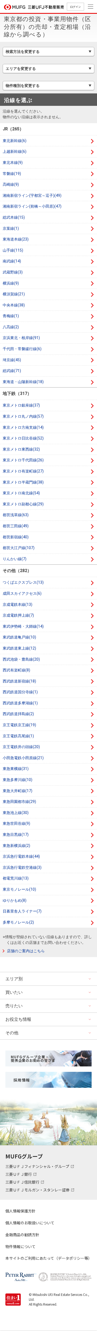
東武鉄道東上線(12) (19, 648)
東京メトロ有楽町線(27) (23, 471)
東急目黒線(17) (16, 834)
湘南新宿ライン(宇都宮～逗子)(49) (32, 195)
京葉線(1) (11, 228)
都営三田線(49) (16, 526)
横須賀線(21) (14, 294)
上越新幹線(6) (14, 151)
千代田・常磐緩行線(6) (22, 349)
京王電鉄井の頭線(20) (21, 747)
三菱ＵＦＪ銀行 (19, 1174)
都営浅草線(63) (16, 515)
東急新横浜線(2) (16, 845)
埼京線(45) (12, 360)
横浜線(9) (11, 283)
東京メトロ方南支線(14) (23, 427)
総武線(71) (12, 371)
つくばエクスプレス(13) (23, 582)
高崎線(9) (11, 184)
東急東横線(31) (16, 768)
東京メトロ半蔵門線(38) (23, 482)
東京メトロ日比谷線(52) (23, 438)
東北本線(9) (13, 162)
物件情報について (20, 1246)
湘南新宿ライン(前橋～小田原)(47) (32, 206)
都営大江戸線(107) (18, 548)
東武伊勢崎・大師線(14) (23, 626)
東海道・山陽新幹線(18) (23, 382)
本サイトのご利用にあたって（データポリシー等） (48, 1258)
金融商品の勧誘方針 (22, 1234)
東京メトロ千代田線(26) (23, 460)
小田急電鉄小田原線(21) (23, 758)
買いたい (14, 992)
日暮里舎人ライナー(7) (22, 911)
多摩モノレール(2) (18, 922)
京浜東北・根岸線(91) (21, 338)
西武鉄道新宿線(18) (19, 681)
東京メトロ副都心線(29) (23, 504)
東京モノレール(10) (19, 889)
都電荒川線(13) (16, 878)
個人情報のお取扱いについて (29, 1222)
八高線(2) (11, 327)
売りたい (14, 1006)
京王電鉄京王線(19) (19, 725)
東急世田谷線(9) (16, 823)
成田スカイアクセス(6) (22, 593)
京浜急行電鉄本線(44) (21, 856)
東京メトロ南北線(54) (21, 493)
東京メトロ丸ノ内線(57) (23, 416)
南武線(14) (12, 261)
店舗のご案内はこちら (26, 951)
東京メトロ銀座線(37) (21, 405)
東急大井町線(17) (17, 791)
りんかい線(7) (14, 559)
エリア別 (14, 979)
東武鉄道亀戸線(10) (19, 637)
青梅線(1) (11, 316)
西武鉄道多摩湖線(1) (20, 703)
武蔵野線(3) (13, 272)
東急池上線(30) (16, 812)
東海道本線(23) (16, 239)
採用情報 (21, 1080)
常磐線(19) (12, 173)
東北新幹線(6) (14, 140)
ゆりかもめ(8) (14, 900)
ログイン (75, 7)
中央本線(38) (14, 305)
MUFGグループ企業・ (33, 1058)
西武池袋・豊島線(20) (21, 659)
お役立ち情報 (18, 1019)
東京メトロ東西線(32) (21, 449)
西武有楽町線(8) (16, 670)
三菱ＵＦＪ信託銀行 (22, 1182)
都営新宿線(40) (16, 537)
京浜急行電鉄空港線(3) (22, 867)
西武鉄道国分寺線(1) (20, 692)
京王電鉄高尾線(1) (18, 736)
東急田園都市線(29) (19, 801)
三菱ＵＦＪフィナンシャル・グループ (37, 1166)
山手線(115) (13, 250)
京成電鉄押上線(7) (18, 615)
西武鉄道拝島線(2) (18, 714)
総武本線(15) (14, 217)
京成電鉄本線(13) (17, 604)
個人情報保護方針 (20, 1211)
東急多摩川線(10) (17, 780)
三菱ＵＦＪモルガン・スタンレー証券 (37, 1190)
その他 (11, 1033)
